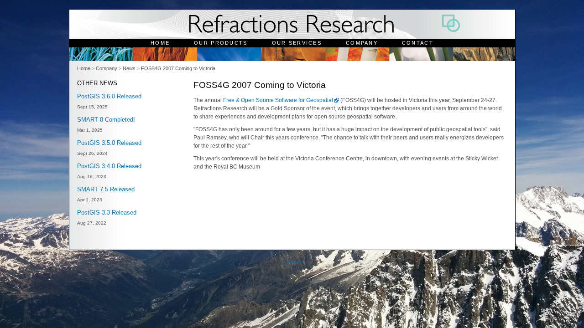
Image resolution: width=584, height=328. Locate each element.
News (129, 68)
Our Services (297, 43)
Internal (292, 261)
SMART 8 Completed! (106, 119)
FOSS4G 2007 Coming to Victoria (178, 68)
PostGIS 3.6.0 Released (109, 96)
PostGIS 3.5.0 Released (109, 142)
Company (362, 43)
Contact (417, 43)
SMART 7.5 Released (106, 189)
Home (160, 43)
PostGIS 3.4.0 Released (109, 166)
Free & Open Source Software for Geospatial (278, 100)
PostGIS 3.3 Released (106, 212)
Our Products (220, 43)
